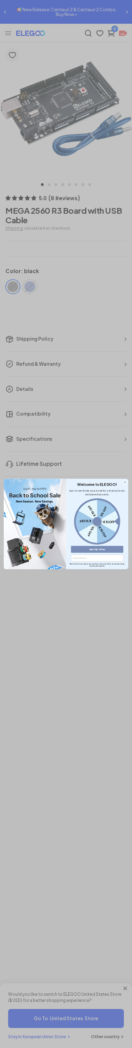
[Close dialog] (125, 482)
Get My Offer (97, 549)
